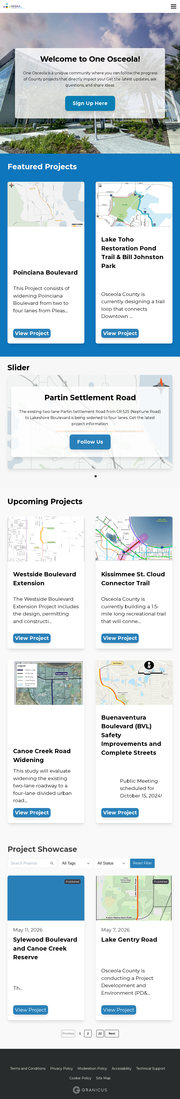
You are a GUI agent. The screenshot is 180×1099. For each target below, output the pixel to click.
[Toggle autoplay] (87, 476)
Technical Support (150, 1068)
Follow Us (90, 442)
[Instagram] (102, 1058)
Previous (68, 1033)
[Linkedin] (94, 1058)
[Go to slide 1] (95, 476)
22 (100, 1033)
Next (112, 1033)
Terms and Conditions (27, 1068)
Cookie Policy (80, 1078)
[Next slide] (103, 476)
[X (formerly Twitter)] (86, 1058)
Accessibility (121, 1068)
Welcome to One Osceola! (90, 59)
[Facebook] (78, 1058)
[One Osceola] (55, 6)
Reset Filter (142, 863)
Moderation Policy (92, 1068)
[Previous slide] (76, 476)
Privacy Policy (61, 1068)
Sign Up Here (90, 103)
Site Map (103, 1078)
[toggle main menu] (173, 6)
